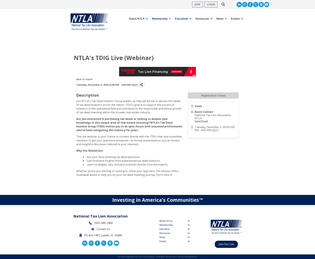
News (219, 18)
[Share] (141, 84)
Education (181, 18)
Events (235, 18)
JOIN (197, 4)
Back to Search (84, 79)
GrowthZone (190, 256)
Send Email (201, 121)
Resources (202, 18)
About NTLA (137, 18)
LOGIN (211, 4)
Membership (160, 18)
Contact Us (103, 229)
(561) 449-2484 (103, 223)
